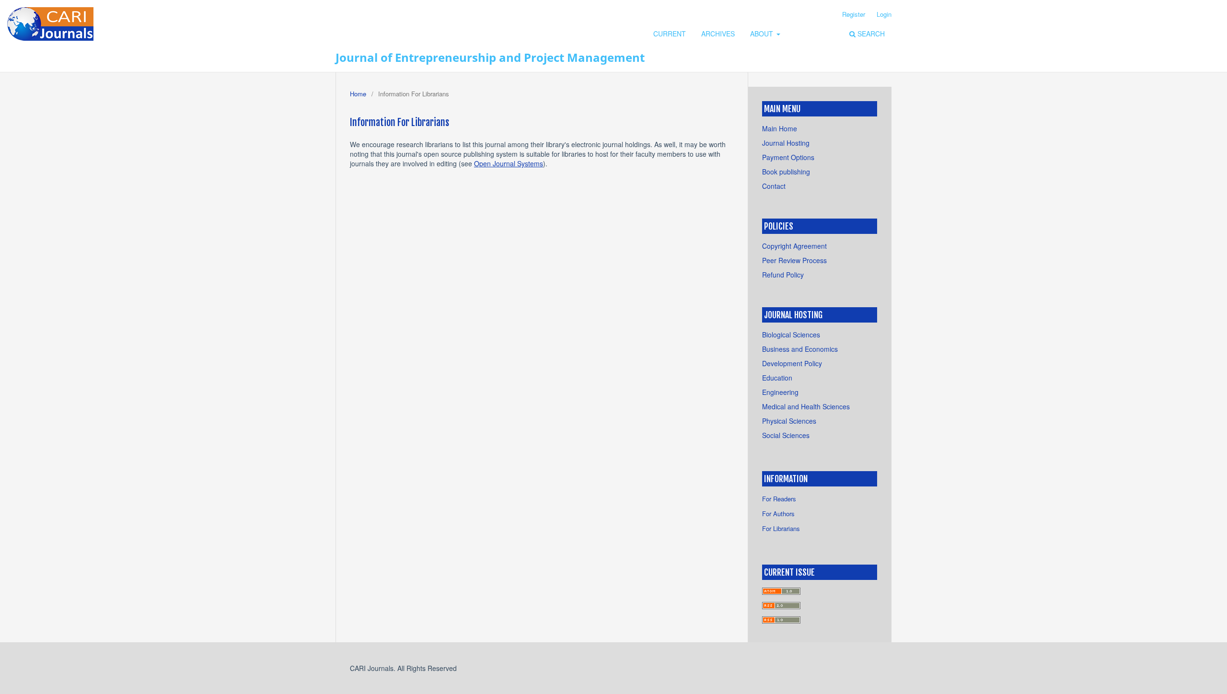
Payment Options (788, 157)
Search (870, 33)
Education (777, 377)
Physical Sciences (789, 421)
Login (884, 14)
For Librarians (781, 528)
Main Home (779, 128)
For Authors (778, 513)
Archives (718, 33)
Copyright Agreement (794, 246)
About (762, 33)
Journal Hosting (786, 143)
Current (669, 33)
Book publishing (786, 171)
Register (853, 14)
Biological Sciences (791, 334)
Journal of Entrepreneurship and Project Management (490, 57)
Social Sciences (786, 435)
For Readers (779, 498)
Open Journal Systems (508, 163)
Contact (774, 186)
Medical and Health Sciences (806, 406)
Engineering (780, 392)
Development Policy (792, 363)
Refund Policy (783, 274)
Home (358, 93)
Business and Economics (800, 349)
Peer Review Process (794, 260)
